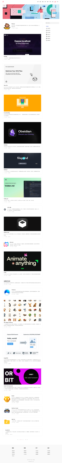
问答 (50, 1)
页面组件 (25, 450)
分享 (55, 1)
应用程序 (9, 59)
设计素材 (13, 211)
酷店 (40, 1)
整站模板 (25, 452)
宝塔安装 (13, 452)
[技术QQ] (31, 459)
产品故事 (37, 452)
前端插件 (9, 172)
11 (25, 439)
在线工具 (9, 89)
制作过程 (13, 454)
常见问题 (48, 450)
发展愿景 (37, 454)
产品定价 (37, 450)
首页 (38, 1)
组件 (45, 1)
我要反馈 (48, 454)
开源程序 (9, 390)
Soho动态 (25, 454)
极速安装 (13, 450)
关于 (57, 1)
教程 (47, 1)
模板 (43, 1)
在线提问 (48, 452)
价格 (52, 1)
